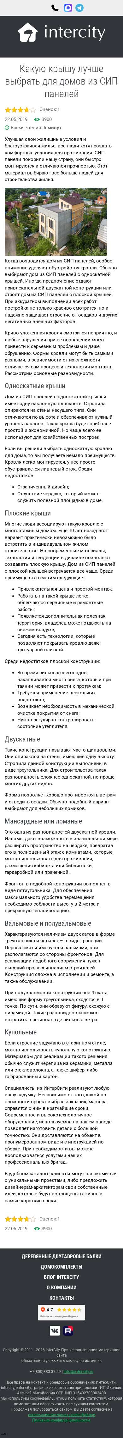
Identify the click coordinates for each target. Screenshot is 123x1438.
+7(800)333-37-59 (54, 8)
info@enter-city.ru (78, 1371)
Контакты (62, 1298)
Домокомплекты (61, 1267)
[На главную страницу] (61, 33)
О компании (62, 1288)
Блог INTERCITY (61, 1277)
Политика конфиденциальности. (61, 1420)
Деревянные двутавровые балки (62, 1256)
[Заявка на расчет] (113, 8)
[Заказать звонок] (94, 8)
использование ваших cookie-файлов (61, 1415)
